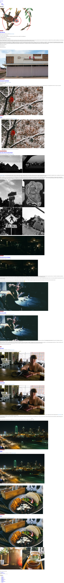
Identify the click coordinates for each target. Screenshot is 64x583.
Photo (2, 578)
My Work (1, 115)
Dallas (1, 451)
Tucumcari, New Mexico (4, 80)
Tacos (1, 516)
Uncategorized (3, 581)
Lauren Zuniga (59, 414)
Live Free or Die (3, 312)
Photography (1, 79)
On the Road (2, 382)
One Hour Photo (2, 175)
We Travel (2, 348)
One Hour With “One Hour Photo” (6, 152)
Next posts (2, 572)
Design (2, 576)
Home (2, 3)
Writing (2, 30)
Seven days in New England (5, 257)
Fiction (2, 577)
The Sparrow (2, 32)
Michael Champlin (8, 82)
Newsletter (2, 4)
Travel (0, 30)
